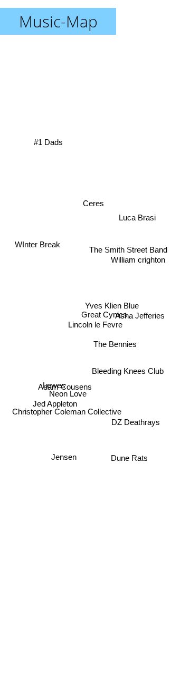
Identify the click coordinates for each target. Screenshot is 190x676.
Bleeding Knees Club (128, 379)
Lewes (53, 391)
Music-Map (58, 21)
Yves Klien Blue (111, 312)
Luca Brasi (135, 209)
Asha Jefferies (140, 314)
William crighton (138, 257)
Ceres (95, 199)
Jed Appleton (54, 407)
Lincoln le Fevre (95, 324)
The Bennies (116, 343)
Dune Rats (132, 450)
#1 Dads (48, 139)
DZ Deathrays (137, 417)
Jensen (61, 452)
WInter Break (38, 239)
